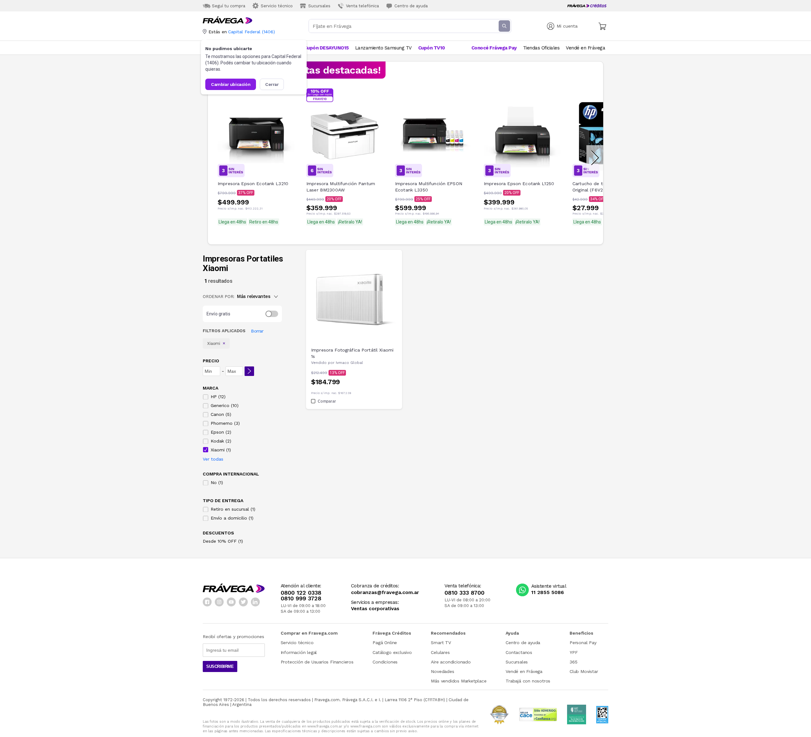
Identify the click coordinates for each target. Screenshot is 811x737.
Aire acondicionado (450, 661)
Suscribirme (220, 666)
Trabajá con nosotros (528, 680)
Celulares (440, 652)
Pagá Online (385, 642)
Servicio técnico (297, 642)
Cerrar (272, 84)
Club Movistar (584, 671)
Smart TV (441, 642)
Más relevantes (253, 296)
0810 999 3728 (301, 598)
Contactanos (519, 652)
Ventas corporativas (375, 608)
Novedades (442, 671)
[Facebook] (207, 602)
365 (573, 661)
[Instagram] (219, 602)
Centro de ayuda (523, 642)
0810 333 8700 (464, 593)
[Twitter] (243, 602)
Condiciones (385, 661)
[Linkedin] (255, 602)
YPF (574, 652)
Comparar (327, 401)
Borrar (257, 330)
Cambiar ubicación (230, 84)
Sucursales (517, 661)
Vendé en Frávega (524, 671)
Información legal (299, 652)
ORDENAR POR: (218, 296)
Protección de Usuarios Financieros (317, 661)
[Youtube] (231, 602)
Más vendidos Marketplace (458, 680)
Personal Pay (583, 642)
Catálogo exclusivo (392, 652)
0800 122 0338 (301, 593)
